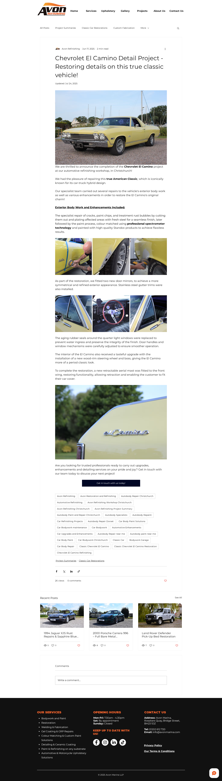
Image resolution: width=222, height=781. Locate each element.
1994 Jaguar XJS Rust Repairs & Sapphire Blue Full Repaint (60, 635)
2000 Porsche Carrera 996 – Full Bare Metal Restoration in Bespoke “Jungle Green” (110, 635)
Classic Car (118, 540)
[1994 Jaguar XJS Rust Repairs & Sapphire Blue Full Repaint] (62, 615)
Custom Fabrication (124, 28)
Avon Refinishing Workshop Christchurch (110, 502)
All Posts (44, 28)
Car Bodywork (99, 527)
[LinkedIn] (114, 742)
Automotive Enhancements (126, 527)
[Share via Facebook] (56, 571)
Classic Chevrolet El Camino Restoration (135, 546)
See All (178, 597)
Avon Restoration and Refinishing (98, 496)
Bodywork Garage (139, 540)
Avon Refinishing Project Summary (113, 508)
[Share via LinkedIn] (71, 571)
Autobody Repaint (142, 515)
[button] (178, 28)
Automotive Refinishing (69, 502)
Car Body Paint (65, 540)
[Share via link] (78, 571)
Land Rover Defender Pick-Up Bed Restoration (158, 635)
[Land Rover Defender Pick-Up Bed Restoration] (160, 615)
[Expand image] (73, 256)
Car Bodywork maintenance (72, 527)
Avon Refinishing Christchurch (73, 508)
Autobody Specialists (116, 515)
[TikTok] (122, 742)
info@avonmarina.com (166, 732)
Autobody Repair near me (111, 533)
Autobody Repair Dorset (101, 521)
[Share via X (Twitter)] (64, 571)
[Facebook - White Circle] (96, 742)
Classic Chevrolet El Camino (94, 546)
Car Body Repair (65, 546)
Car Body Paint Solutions (132, 521)
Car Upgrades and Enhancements (75, 533)
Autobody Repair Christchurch (137, 496)
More (143, 28)
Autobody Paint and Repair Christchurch (78, 515)
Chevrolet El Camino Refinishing (74, 552)
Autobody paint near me (143, 533)
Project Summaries (65, 28)
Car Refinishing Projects (70, 521)
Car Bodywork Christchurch (93, 540)
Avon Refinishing (66, 496)
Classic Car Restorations (94, 28)
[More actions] (165, 49)
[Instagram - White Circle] (105, 742)
